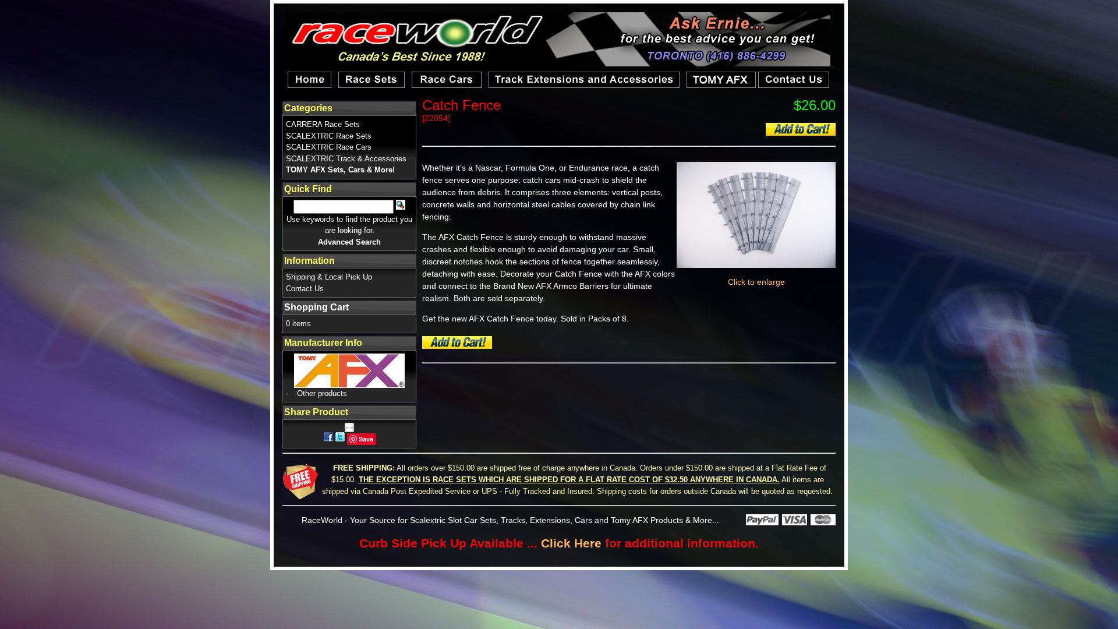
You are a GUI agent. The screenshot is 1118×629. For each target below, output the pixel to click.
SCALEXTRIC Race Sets (329, 136)
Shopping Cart (316, 307)
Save (366, 438)
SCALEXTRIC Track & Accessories (346, 158)
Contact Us (305, 288)
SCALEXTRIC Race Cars (329, 147)
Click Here (571, 543)
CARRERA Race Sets (323, 124)
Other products (322, 393)
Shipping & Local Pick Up (329, 277)
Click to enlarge (756, 282)
